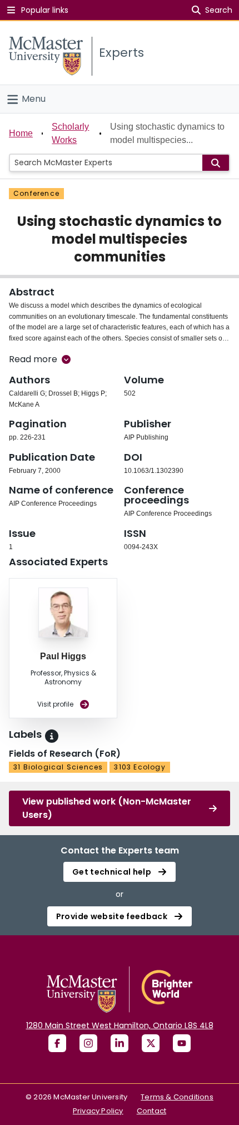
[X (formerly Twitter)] (151, 1043)
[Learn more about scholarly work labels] (51, 736)
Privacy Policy (98, 1111)
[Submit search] (215, 163)
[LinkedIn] (119, 1043)
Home (21, 133)
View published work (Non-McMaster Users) (106, 808)
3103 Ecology (139, 767)
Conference (36, 193)
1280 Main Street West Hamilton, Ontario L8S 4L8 (119, 1025)
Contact (151, 1111)
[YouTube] (182, 1043)
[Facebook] (57, 1043)
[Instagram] (88, 1043)
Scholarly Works (70, 133)
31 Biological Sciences (58, 767)
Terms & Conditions (177, 1097)
